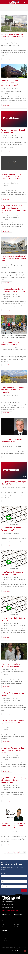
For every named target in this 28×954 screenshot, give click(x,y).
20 (18, 852)
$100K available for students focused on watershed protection (13, 389)
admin (4, 487)
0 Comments (5, 93)
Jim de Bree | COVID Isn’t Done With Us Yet (11, 440)
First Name (3, 873)
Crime (4, 43)
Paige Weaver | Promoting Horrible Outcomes (12, 573)
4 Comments (5, 185)
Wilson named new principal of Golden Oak (13, 131)
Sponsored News (16, 217)
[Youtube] (17, 950)
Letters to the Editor (7, 535)
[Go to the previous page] (5, 852)
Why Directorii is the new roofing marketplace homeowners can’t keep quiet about (13, 209)
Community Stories (18, 349)
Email (2, 884)
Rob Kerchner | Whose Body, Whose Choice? (13, 529)
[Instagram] (15, 950)
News (18, 45)
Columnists (5, 446)
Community (5, 90)
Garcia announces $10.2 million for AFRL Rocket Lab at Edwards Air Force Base (13, 176)
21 (21, 852)
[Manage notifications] (25, 951)
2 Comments (5, 269)
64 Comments (22, 579)
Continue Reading (7, 59)
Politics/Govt (14, 183)
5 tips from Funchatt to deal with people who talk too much (12, 750)
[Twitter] (12, 950)
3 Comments (5, 47)
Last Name (3, 878)
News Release (6, 88)
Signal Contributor (7, 444)
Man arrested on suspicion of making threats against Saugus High (14, 258)
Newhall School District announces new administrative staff (11, 82)
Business (5, 183)
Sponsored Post (6, 215)
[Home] (1, 8)
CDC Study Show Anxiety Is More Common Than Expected (13, 290)
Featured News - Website (10, 45)
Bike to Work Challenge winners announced (11, 343)
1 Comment (5, 674)
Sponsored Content (7, 217)
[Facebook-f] (10, 950)
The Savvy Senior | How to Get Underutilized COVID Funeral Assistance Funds (13, 825)
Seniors (10, 833)
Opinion (11, 446)
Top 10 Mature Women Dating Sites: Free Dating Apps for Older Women (13, 780)
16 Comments (18, 446)
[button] (3, 2)
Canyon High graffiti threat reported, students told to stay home (14, 36)
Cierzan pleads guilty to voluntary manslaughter (11, 665)
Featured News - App (11, 265)
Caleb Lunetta (6, 42)
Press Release (18, 91)
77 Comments (22, 535)
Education (8, 43)
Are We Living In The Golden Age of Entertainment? (12, 721)
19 (15, 852)
